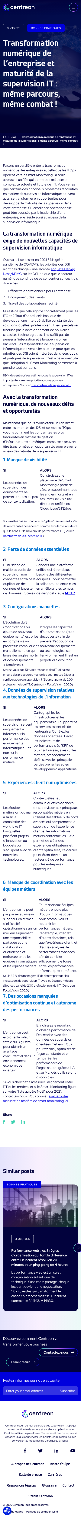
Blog (14, 137)
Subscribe (67, 1391)
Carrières (55, 1475)
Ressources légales (21, 1485)
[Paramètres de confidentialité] (7, 1511)
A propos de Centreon (27, 1464)
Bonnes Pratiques (46, 28)
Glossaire (49, 1485)
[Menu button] (73, 7)
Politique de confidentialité (42, 1511)
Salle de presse (30, 1475)
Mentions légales (13, 1511)
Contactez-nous (56, 1352)
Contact (68, 1485)
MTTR (70, 593)
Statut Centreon (40, 1496)
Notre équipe (60, 1464)
